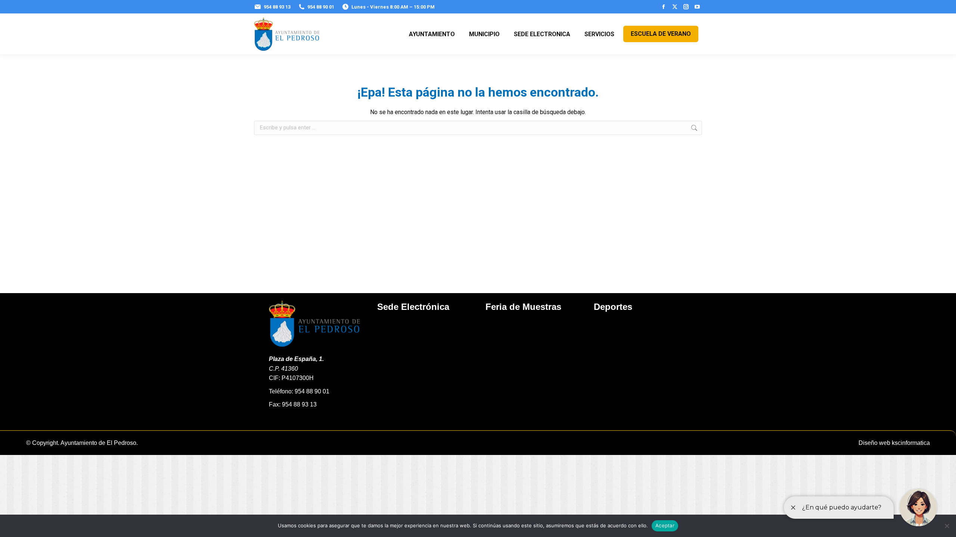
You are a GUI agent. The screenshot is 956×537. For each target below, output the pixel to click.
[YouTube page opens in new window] (697, 7)
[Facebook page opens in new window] (663, 7)
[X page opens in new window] (675, 7)
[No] (946, 526)
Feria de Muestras (523, 307)
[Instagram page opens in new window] (686, 7)
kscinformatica (911, 443)
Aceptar (664, 525)
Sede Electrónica (413, 307)
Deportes (613, 307)
